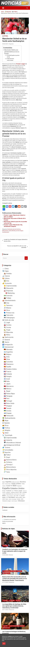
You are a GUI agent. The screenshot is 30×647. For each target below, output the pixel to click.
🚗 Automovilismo (10, 460)
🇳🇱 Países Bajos (9, 393)
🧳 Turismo (6, 447)
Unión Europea (14, 500)
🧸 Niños (7, 335)
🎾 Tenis (7, 472)
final (13, 490)
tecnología (14, 499)
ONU (17, 495)
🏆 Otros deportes (10, 469)
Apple (3, 481)
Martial (13, 230)
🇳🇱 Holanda (8, 374)
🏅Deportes (6, 452)
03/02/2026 (5, 555)
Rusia (6, 499)
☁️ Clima (5, 269)
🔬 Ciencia (6, 276)
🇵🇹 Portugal (8, 401)
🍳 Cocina (7, 327)
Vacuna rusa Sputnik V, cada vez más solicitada (16, 246)
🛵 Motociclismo (10, 467)
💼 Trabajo (7, 298)
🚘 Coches (7, 325)
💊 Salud (5, 433)
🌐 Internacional (7, 347)
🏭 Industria (8, 440)
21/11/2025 (5, 582)
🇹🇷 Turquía (7, 408)
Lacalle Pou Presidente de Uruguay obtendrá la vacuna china (15, 240)
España (6, 488)
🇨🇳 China (7, 359)
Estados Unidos (17, 488)
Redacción (11, 582)
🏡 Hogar (7, 330)
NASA (4, 495)
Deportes (11, 43)
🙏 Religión (6, 430)
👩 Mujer (5, 420)
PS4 (7, 497)
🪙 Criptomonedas (10, 286)
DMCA (3, 523)
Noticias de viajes (8, 529)
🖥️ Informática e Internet (12, 442)
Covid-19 (9, 486)
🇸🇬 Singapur (8, 406)
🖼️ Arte (6, 281)
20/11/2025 (5, 609)
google (20, 490)
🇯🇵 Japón (7, 384)
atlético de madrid (15, 481)
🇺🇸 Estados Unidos (10, 369)
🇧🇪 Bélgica (7, 354)
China (23, 483)
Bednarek (9, 229)
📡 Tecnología (7, 435)
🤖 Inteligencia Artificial (12, 445)
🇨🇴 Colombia (8, 362)
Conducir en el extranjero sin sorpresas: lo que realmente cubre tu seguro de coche (15, 551)
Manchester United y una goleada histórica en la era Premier (11, 51)
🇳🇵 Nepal (7, 391)
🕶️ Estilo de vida (8, 320)
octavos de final (9, 495)
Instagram (8, 492)
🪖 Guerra (5, 342)
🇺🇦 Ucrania (7, 411)
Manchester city (9, 494)
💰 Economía (6, 283)
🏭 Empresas (8, 291)
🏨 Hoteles (8, 273)
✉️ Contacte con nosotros (9, 519)
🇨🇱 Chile (7, 357)
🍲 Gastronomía (7, 337)
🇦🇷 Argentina (8, 352)
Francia (16, 490)
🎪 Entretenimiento (9, 300)
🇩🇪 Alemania (8, 349)
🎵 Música (7, 308)
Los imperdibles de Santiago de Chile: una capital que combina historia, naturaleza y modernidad (14, 606)
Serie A (10, 499)
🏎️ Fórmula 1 (8, 465)
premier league (19, 230)
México (23, 494)
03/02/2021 (5, 43)
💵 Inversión (8, 295)
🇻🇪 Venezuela (8, 416)
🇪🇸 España (7, 367)
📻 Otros (5, 425)
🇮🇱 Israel (7, 379)
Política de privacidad (7, 521)
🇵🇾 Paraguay (8, 396)
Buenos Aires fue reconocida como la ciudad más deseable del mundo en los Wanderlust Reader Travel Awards (14, 578)
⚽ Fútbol (5, 36)
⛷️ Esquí (7, 457)
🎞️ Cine (6, 303)
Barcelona (23, 482)
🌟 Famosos (8, 305)
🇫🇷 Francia (7, 371)
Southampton (5, 232)
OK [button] (4, 643)
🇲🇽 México (7, 389)
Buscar (26, 258)
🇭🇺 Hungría (7, 376)
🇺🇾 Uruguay (7, 413)
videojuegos (21, 501)
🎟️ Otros (7, 310)
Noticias (11, 555)
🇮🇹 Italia (6, 381)
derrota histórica (17, 229)
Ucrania (18, 499)
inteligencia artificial (15, 492)
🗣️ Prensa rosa (9, 313)
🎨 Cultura (5, 278)
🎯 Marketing (10, 293)
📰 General (6, 340)
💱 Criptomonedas (10, 438)
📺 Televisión (8, 315)
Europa (3, 490)
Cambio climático (16, 483)
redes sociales (19, 497)
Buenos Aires (8, 483)
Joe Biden (24, 492)
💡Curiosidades (7, 450)
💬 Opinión (6, 423)
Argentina (8, 482)
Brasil (3, 483)
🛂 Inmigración (7, 344)
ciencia (3, 485)
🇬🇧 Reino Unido (9, 403)
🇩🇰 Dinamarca (8, 364)
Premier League (20, 64)
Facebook (8, 490)
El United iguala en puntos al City (13, 56)
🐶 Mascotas (8, 332)
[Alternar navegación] (3, 8)
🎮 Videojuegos (9, 318)
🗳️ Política (6, 428)
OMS (15, 495)
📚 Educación (8, 288)
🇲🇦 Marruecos (9, 386)
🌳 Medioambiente (8, 418)
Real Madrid (11, 497)
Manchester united (6, 230)
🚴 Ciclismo (8, 462)
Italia (20, 492)
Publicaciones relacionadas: (10, 59)
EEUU (14, 486)
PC (19, 495)
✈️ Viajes (5, 271)
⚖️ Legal (7, 322)
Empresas (19, 485)
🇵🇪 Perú (6, 398)
